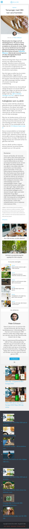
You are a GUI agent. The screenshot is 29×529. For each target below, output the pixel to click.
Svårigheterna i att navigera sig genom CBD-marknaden (18, 296)
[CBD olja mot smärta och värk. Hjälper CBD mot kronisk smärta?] (8, 454)
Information (13, 526)
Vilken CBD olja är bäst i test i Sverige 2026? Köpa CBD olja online (14, 405)
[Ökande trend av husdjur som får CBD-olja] (8, 511)
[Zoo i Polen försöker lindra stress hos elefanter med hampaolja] (8, 485)
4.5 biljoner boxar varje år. (13, 127)
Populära (5, 219)
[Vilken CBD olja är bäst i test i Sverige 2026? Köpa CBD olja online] (15, 394)
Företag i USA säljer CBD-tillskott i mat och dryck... (19, 303)
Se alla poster (14, 359)
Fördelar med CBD (21, 526)
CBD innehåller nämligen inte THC (12, 94)
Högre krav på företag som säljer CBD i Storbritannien (19, 282)
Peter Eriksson (17, 37)
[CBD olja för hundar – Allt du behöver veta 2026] (8, 441)
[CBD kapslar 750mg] (8, 430)
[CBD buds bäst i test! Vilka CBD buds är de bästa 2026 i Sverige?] (8, 417)
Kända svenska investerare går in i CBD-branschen (19, 267)
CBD (5, 526)
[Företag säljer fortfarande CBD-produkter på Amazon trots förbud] (8, 498)
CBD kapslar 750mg (9, 435)
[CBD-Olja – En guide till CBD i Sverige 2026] (15, 373)
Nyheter (14, 7)
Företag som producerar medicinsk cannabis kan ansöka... (19, 275)
